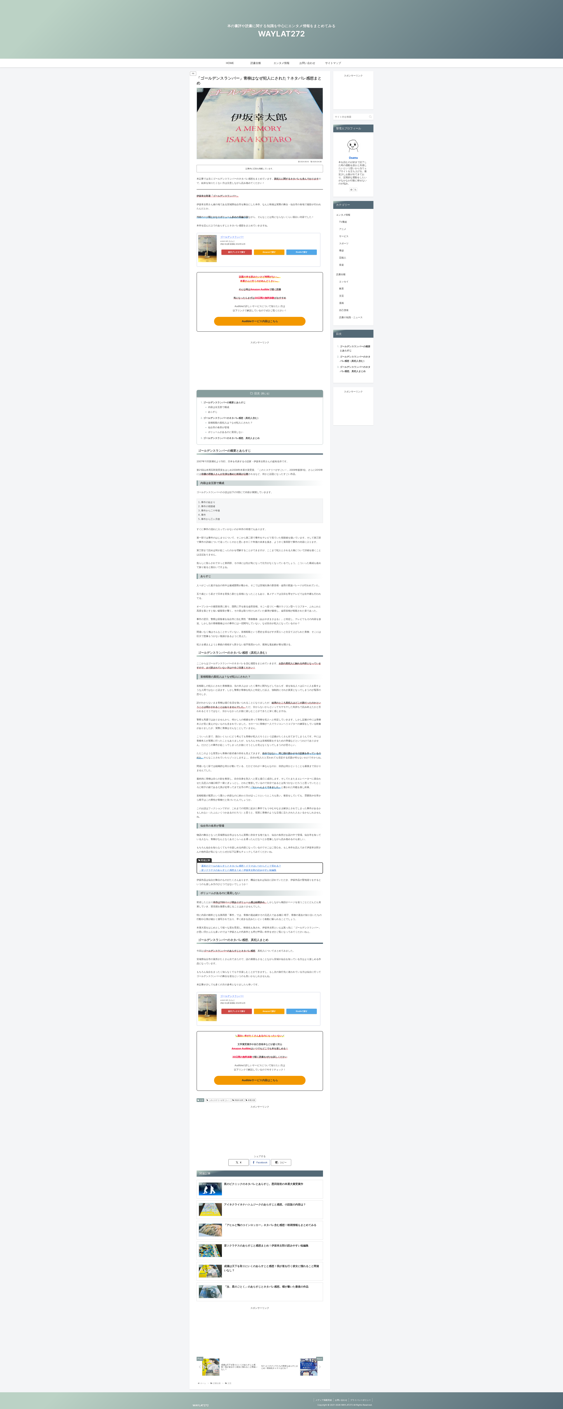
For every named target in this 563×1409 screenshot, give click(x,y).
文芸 (201, 1100)
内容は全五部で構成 (218, 407)
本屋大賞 (251, 1100)
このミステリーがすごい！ (219, 1100)
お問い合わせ (341, 1400)
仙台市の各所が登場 (218, 427)
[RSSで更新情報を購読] (355, 189)
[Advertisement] (260, 365)
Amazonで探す (269, 252)
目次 (257, 393)
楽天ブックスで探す (236, 252)
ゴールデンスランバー (232, 237)
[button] (281, 1162)
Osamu (353, 157)
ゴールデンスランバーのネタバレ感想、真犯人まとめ (231, 438)
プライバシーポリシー (360, 1400)
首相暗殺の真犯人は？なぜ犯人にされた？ (230, 422)
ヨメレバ (231, 241)
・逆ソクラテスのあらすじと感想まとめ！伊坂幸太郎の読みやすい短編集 (237, 870)
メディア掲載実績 (323, 1400)
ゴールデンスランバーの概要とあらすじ (224, 402)
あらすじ (212, 411)
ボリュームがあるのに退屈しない (225, 432)
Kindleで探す (301, 252)
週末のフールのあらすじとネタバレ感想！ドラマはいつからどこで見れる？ (241, 865)
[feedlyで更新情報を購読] (351, 189)
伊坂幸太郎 (238, 1100)
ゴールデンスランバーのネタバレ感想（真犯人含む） (231, 417)
